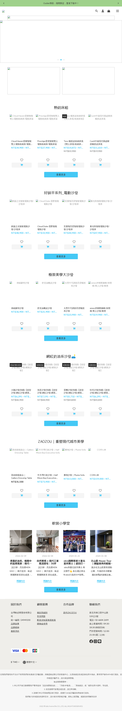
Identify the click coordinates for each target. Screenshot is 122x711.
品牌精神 (15, 627)
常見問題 (41, 616)
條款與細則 (42, 612)
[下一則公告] (118, 3)
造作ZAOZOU (70, 612)
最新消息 (15, 631)
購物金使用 (42, 623)
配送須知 (41, 620)
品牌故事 (15, 623)
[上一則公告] (3, 3)
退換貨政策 (50, 620)
